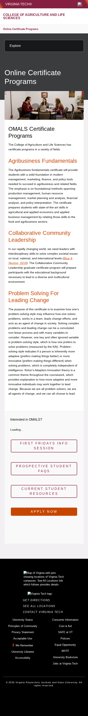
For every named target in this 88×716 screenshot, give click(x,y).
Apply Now (44, 511)
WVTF (65, 650)
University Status (22, 619)
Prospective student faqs (44, 468)
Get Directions (38, 600)
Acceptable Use (22, 638)
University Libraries (22, 651)
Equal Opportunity (65, 644)
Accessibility (22, 657)
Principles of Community (22, 626)
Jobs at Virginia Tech (65, 663)
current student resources (44, 491)
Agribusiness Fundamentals (42, 161)
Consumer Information (65, 619)
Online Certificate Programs (20, 29)
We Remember (24, 645)
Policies (65, 638)
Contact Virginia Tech (44, 612)
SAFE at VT (65, 632)
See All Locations (40, 606)
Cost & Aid (65, 626)
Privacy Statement (23, 632)
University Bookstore (65, 657)
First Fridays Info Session (44, 446)
